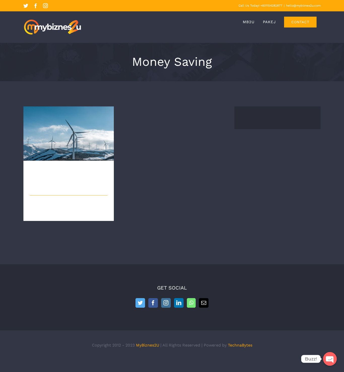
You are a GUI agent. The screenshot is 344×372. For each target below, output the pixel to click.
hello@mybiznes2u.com (303, 5)
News (91, 187)
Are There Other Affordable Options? (69, 129)
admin (41, 187)
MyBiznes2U (147, 345)
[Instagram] (166, 303)
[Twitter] (140, 303)
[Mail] (204, 303)
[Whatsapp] (191, 303)
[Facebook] (153, 303)
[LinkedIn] (179, 303)
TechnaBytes (240, 345)
